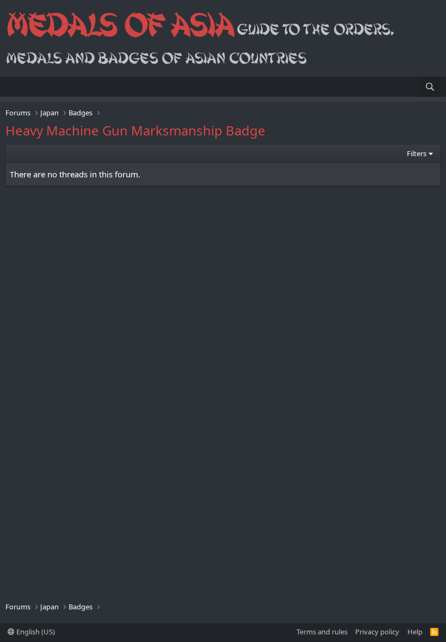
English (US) (35, 632)
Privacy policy (377, 632)
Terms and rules (322, 632)
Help (415, 632)
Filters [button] (416, 153)
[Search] (430, 87)
